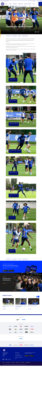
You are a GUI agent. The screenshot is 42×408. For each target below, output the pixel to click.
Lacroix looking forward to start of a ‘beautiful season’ (20, 306)
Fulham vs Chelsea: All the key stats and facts (8, 306)
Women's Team (4, 283)
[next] (38, 296)
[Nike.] (38, 1)
